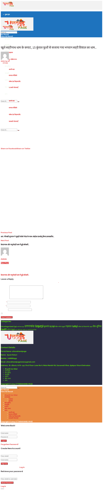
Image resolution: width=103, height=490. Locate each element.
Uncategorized (9, 326)
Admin (14, 59)
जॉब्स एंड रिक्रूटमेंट (15, 114)
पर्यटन (6, 51)
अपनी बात (12, 101)
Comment (5, 298)
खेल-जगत (60, 326)
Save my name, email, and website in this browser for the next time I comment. (35, 313)
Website (4, 310)
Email (3, 306)
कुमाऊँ (49, 326)
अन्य (6, 94)
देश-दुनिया (8, 373)
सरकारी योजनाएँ (13, 121)
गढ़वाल (72, 326)
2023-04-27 (5, 61)
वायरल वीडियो (13, 108)
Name (4, 302)
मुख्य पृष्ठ (7, 14)
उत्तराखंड (5, 63)
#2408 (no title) (11, 369)
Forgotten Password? (10, 444)
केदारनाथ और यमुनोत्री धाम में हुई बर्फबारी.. (15, 275)
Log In (22, 467)
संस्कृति (24, 329)
